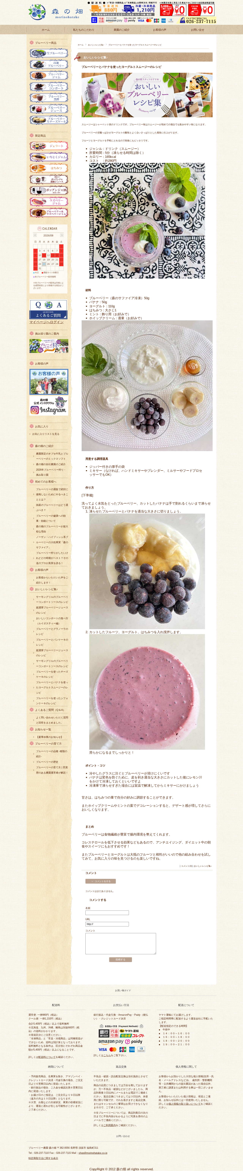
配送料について (47, 1057)
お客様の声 (159, 29)
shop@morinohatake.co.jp (93, 1152)
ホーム (46, 29)
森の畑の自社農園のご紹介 (51, 464)
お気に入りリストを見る (45, 434)
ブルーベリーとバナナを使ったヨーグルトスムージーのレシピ (121, 66)
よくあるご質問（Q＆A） (50, 710)
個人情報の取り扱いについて (185, 1103)
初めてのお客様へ (45, 481)
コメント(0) (186, 866)
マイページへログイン (46, 322)
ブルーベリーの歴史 (47, 761)
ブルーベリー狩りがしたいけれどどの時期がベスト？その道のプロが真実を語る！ (52, 558)
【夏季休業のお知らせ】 (49, 737)
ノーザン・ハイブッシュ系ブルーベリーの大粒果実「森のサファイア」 (52, 542)
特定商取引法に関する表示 (43, 1158)
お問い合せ (197, 29)
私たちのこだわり (83, 29)
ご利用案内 (109, 1125)
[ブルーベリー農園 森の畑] (59, 22)
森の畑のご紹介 (44, 446)
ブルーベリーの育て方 (48, 743)
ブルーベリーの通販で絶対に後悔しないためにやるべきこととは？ (52, 494)
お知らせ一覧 (43, 729)
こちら (107, 1055)
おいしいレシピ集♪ (96, 45)
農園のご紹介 (122, 29)
